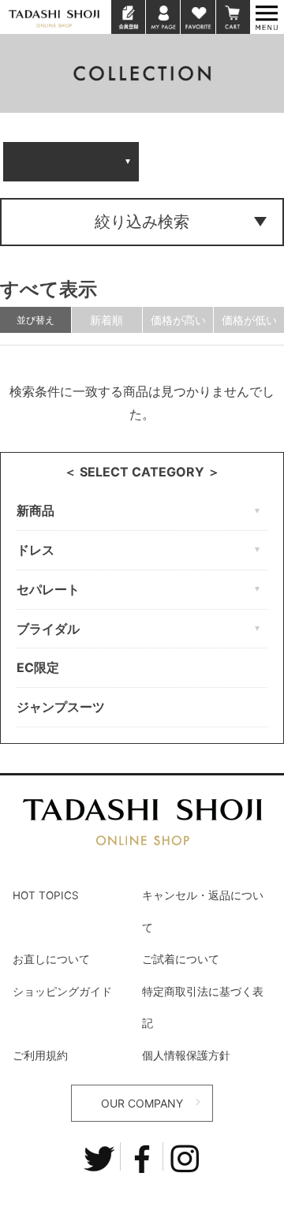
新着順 (106, 320)
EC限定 (38, 667)
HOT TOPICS (46, 895)
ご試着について (180, 959)
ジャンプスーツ (61, 707)
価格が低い (249, 320)
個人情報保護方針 (186, 1055)
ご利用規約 (40, 1055)
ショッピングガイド (62, 991)
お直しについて (51, 959)
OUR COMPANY (142, 1103)
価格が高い (178, 320)
